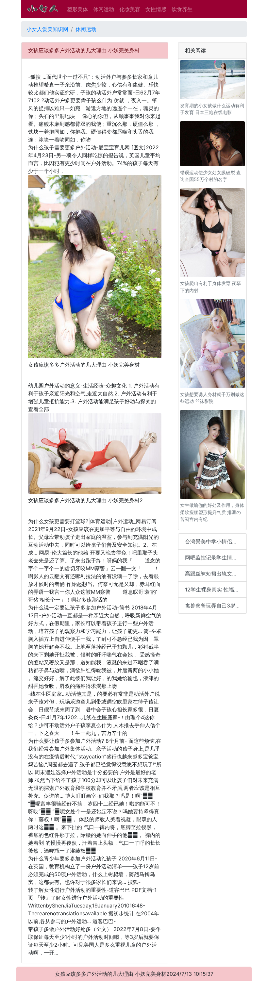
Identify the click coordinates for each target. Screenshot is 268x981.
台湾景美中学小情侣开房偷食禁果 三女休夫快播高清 (216, 541)
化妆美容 (129, 9)
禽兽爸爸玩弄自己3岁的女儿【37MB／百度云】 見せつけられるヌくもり (216, 605)
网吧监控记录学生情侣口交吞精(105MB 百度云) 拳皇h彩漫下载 (216, 557)
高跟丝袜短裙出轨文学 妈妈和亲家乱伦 (216, 573)
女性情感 (155, 9)
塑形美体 (77, 9)
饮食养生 (182, 9)
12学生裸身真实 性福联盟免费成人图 (216, 589)
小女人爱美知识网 (47, 29)
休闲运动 (103, 9)
